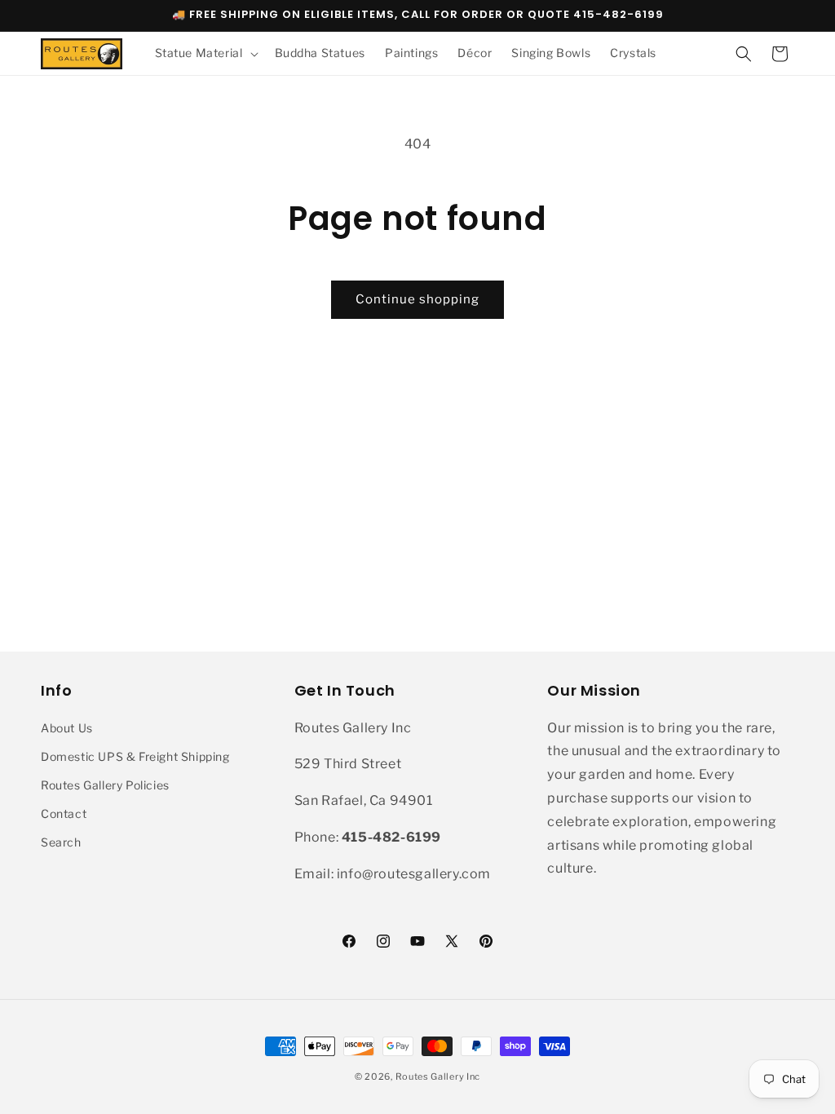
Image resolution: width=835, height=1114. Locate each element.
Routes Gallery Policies (105, 785)
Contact (63, 813)
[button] (205, 53)
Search (61, 842)
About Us (67, 728)
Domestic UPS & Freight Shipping (135, 756)
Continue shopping (417, 299)
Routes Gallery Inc (438, 1076)
